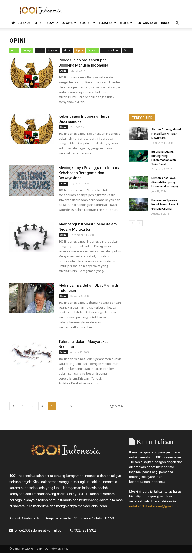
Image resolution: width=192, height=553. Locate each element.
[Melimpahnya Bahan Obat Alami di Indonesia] (31, 298)
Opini (38, 23)
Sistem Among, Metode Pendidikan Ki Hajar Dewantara (166, 134)
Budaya (67, 23)
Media (124, 23)
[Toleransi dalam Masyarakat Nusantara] (31, 354)
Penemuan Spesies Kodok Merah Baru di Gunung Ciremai (164, 204)
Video (128, 50)
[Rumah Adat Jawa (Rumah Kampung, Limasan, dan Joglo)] (138, 182)
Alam (50, 23)
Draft (40, 50)
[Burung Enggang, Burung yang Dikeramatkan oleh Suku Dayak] (138, 156)
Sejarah (86, 23)
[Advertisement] (127, 10)
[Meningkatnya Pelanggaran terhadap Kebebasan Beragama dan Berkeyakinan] (31, 180)
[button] (177, 23)
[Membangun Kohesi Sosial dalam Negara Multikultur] (31, 237)
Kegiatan (106, 23)
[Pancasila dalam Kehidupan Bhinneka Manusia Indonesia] (31, 72)
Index (165, 23)
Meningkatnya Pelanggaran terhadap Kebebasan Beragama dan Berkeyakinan (90, 172)
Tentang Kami (146, 23)
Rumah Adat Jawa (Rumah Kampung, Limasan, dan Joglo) (164, 182)
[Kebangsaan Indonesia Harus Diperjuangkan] (31, 129)
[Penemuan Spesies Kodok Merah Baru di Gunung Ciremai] (138, 204)
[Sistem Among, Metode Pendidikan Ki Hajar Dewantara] (138, 133)
